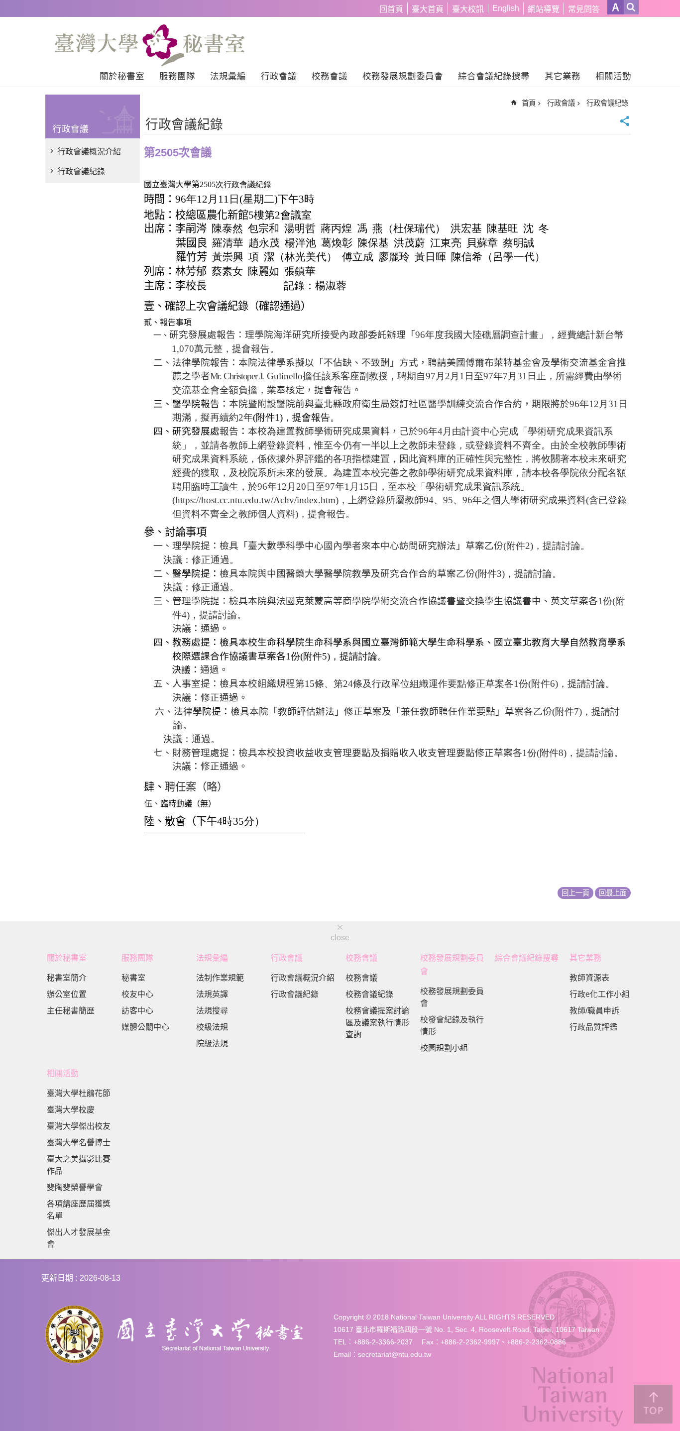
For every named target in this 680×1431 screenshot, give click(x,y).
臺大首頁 (428, 9)
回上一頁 (575, 893)
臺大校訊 (468, 9)
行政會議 (279, 76)
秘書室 (133, 978)
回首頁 (391, 9)
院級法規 (212, 1043)
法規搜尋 (212, 1010)
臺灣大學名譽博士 (79, 1142)
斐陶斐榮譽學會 (75, 1187)
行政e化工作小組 (599, 994)
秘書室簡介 (67, 978)
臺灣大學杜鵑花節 (79, 1093)
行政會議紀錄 (81, 171)
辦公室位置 (67, 994)
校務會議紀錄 (369, 994)
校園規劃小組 (444, 1048)
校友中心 (137, 994)
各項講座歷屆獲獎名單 (79, 1210)
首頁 (529, 103)
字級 (615, 7)
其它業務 (562, 76)
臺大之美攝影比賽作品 (79, 1165)
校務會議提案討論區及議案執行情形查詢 (377, 1022)
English (505, 8)
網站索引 (631, 7)
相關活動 (613, 76)
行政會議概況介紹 (89, 151)
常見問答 (584, 9)
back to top (653, 1404)
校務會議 (329, 76)
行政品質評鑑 (593, 1027)
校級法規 (212, 1027)
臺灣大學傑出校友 (79, 1126)
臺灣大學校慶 (71, 1109)
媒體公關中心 (145, 1027)
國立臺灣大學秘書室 (149, 45)
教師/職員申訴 (594, 1010)
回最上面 (613, 893)
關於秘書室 (122, 76)
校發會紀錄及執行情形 (452, 1025)
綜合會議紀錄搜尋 (494, 76)
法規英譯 (212, 994)
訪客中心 (137, 1010)
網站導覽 (544, 9)
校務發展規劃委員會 (402, 76)
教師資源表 (589, 978)
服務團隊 (177, 76)
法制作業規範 (220, 978)
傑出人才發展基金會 (79, 1238)
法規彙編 (228, 76)
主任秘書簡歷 (71, 1010)
